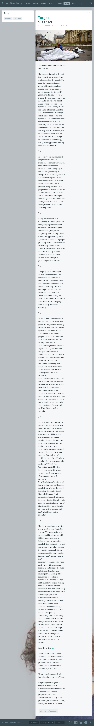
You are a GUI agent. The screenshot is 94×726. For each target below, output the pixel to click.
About (43, 3)
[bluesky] (80, 722)
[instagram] (70, 722)
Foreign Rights (47, 722)
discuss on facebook (48, 711)
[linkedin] (76, 722)
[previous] (87, 13)
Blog (67, 3)
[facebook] (86, 722)
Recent (8, 18)
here (54, 648)
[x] (90, 722)
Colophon (34, 722)
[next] (89, 13)
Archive (18, 18)
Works (35, 3)
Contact (60, 722)
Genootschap (77, 3)
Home (28, 3)
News (60, 3)
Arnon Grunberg (12, 3)
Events (52, 3)
